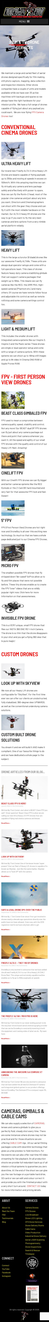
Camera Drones (32, 1207)
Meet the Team (8, 1211)
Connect (5, 1265)
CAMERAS (39, 1123)
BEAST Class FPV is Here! (13, 803)
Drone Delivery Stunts (34, 1225)
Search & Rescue (32, 1250)
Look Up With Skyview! (12, 856)
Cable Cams (30, 1229)
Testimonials (7, 1218)
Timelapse (29, 1254)
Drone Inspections (33, 1246)
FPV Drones (30, 1211)
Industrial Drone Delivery (35, 1236)
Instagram (6, 1276)
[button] (22, 21)
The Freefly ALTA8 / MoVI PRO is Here (19, 1016)
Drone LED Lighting (33, 1218)
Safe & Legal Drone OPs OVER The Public (21, 909)
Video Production (32, 1232)
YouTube (5, 1269)
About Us (6, 1207)
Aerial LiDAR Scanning (35, 1239)
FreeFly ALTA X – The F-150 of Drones (19, 962)
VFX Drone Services (33, 1222)
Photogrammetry (32, 1243)
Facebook (6, 1272)
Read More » (5, 823)
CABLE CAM (16, 1142)
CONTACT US (33, 1186)
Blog (4, 1222)
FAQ (3, 1214)
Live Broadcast (32, 1214)
